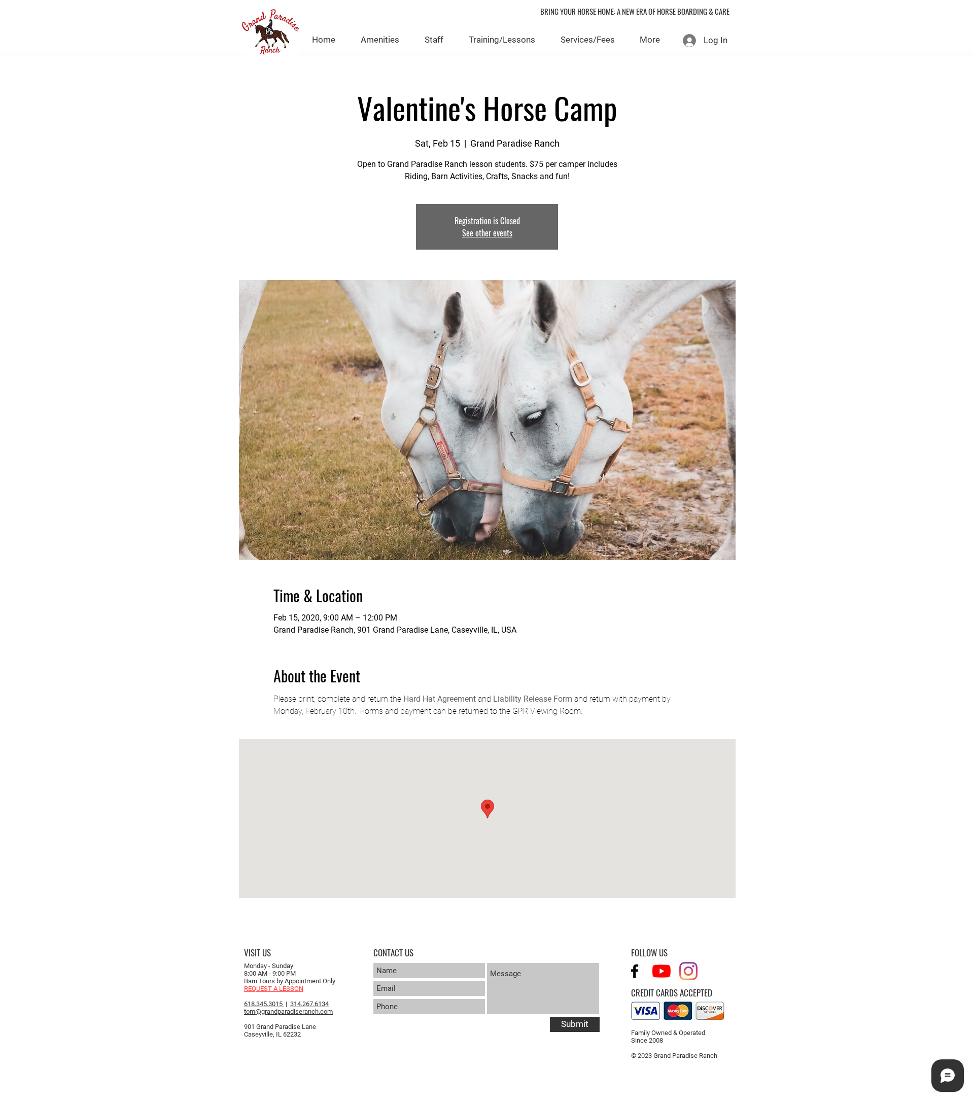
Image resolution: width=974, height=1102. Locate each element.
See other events (487, 233)
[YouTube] (661, 971)
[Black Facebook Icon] (634, 971)
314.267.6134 (309, 1004)
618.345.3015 (264, 1004)
